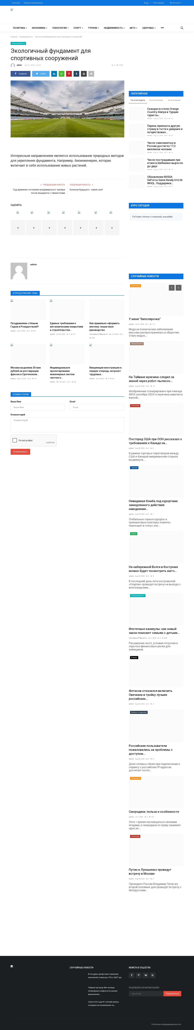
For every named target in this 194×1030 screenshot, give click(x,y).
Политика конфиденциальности (166, 1024)
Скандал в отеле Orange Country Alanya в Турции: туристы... (163, 112)
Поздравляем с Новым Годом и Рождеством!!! (24, 325)
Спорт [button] (78, 28)
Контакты (16, 3)
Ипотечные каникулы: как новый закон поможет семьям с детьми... (154, 631)
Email (72, 401)
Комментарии (21, 394)
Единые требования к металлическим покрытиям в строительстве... (66, 326)
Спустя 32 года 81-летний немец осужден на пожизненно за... (103, 1003)
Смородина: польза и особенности (154, 811)
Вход (146, 3)
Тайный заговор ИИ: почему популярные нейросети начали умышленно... (102, 990)
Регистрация (158, 3)
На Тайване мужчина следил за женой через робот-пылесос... (151, 379)
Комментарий (18, 414)
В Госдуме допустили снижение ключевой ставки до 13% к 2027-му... (105, 976)
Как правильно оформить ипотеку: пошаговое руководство (104, 326)
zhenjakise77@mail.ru (98, 334)
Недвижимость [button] (113, 28)
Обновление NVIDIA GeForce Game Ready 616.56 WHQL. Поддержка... (164, 180)
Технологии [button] (59, 28)
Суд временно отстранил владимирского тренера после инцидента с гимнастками (39, 191)
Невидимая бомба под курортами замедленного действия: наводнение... (153, 505)
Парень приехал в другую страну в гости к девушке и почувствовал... (164, 129)
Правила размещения (33, 3)
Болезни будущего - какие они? (86, 189)
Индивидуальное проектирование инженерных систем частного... (62, 372)
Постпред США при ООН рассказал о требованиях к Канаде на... (155, 441)
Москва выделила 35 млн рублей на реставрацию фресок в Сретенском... (26, 371)
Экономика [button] (39, 28)
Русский (176, 3)
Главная (14, 37)
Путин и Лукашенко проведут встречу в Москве (150, 871)
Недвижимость (26, 37)
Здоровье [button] (148, 28)
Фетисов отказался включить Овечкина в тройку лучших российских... (150, 695)
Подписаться (172, 993)
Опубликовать (20, 451)
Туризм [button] (93, 28)
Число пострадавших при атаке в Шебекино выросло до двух (165, 163)
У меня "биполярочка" (145, 319)
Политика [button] (19, 28)
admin (19, 65)
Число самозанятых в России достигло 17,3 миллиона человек (161, 146)
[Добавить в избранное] (91, 74)
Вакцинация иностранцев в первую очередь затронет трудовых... (105, 371)
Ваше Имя (16, 401)
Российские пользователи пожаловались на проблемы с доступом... (151, 749)
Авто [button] (133, 28)
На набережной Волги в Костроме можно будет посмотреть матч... (153, 569)
